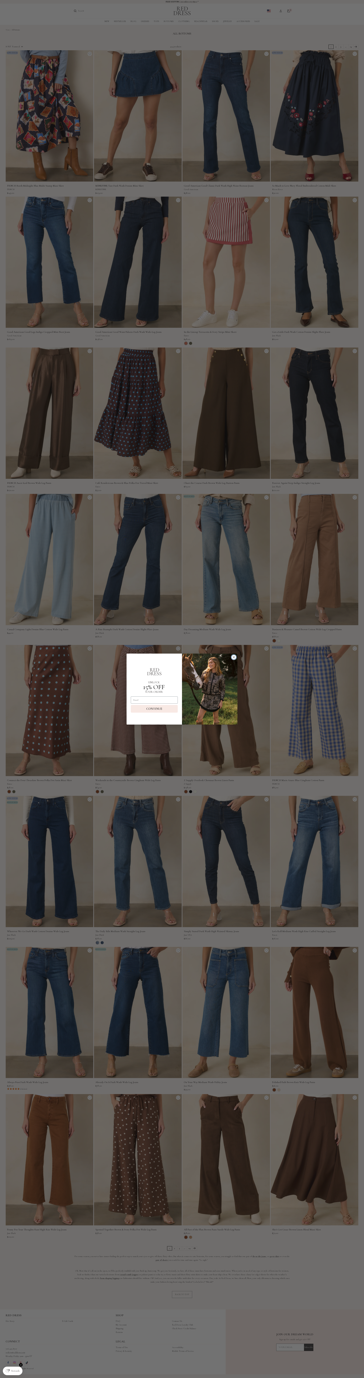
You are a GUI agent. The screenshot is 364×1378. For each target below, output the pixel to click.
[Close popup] (21, 1365)
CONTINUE (154, 709)
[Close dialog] (233, 657)
